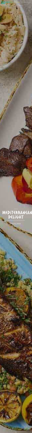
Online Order (16, 223)
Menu (19, 2)
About (15, 2)
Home (11, 2)
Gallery (28, 2)
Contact (21, 5)
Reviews (23, 2)
